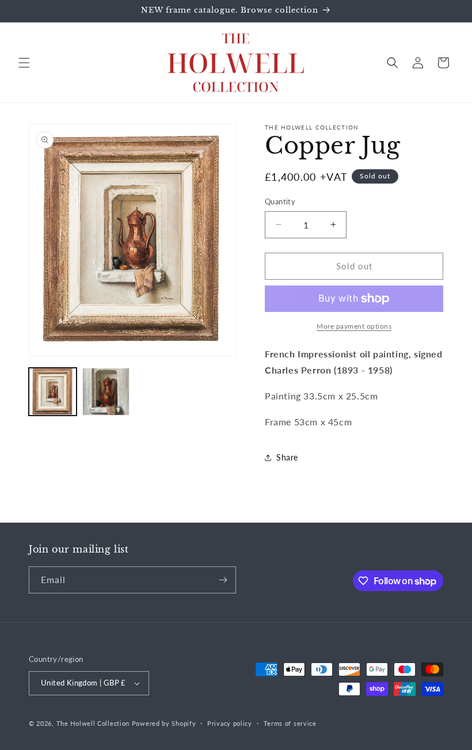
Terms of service (290, 723)
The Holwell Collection (93, 723)
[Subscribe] (222, 579)
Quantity (280, 201)
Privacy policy (229, 723)
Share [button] (287, 457)
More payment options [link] (354, 326)
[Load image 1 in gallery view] (53, 392)
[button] (24, 62)
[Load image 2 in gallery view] (106, 392)
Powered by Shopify (164, 723)
